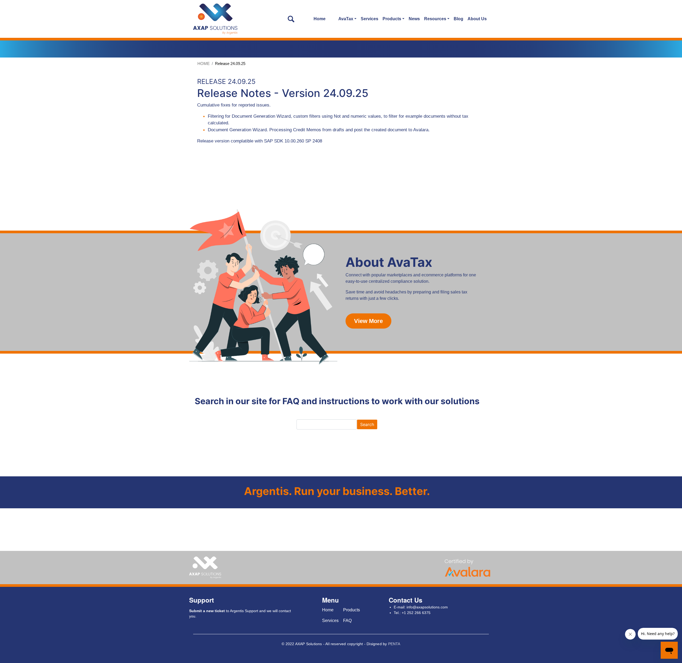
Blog (458, 19)
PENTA (394, 644)
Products (351, 610)
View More (368, 321)
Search (367, 424)
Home (320, 19)
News (414, 19)
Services (369, 19)
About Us (477, 19)
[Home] (215, 19)
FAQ (347, 620)
